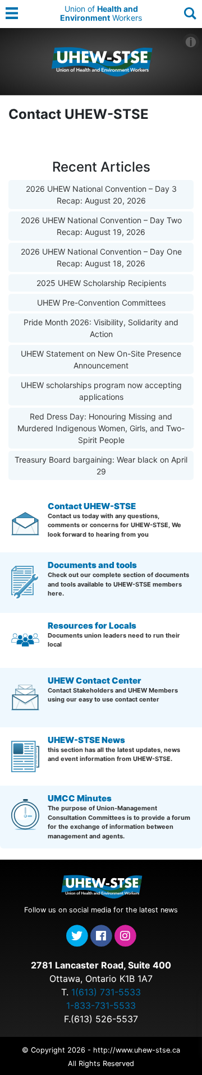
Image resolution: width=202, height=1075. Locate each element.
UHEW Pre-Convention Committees (101, 302)
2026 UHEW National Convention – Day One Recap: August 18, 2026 (101, 257)
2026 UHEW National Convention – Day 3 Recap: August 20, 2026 (101, 194)
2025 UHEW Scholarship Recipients (101, 283)
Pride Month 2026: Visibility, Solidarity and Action (101, 328)
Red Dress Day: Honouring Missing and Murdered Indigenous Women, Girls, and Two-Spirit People (101, 428)
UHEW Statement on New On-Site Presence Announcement (101, 359)
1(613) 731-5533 (106, 992)
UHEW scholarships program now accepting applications (101, 391)
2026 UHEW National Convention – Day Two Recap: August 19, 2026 (101, 226)
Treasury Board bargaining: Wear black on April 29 (101, 465)
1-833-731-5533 (101, 1005)
